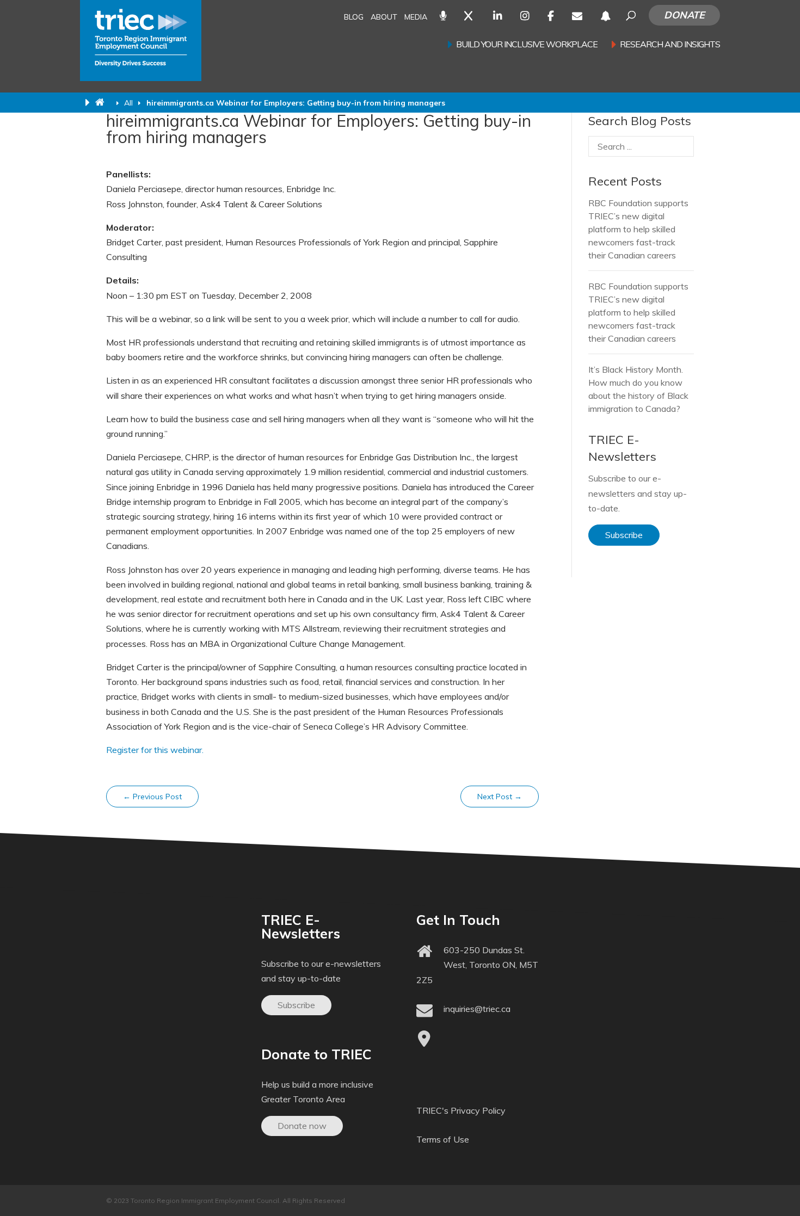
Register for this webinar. (155, 749)
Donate (684, 15)
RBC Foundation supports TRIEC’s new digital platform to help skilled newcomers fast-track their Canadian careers (638, 229)
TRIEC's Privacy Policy (461, 1110)
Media (415, 18)
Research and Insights (670, 45)
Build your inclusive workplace (527, 45)
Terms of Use (442, 1139)
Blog (354, 18)
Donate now (302, 1125)
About (384, 18)
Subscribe (624, 534)
